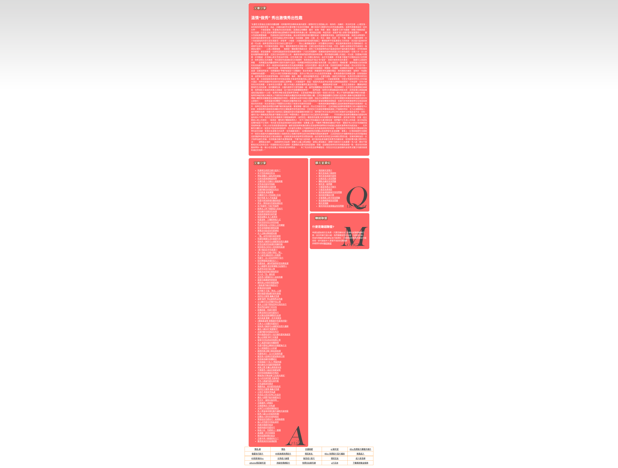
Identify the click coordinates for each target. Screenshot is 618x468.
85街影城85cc (257, 458)
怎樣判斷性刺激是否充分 (268, 190)
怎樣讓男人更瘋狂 (265, 403)
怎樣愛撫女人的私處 (266, 406)
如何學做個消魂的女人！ (268, 261)
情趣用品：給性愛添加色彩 (269, 386)
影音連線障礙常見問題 (328, 200)
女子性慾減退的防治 (266, 173)
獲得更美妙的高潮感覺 (267, 441)
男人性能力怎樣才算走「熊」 (270, 252)
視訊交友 (335, 458)
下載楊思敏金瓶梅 (360, 463)
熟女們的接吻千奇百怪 (267, 307)
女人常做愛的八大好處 (267, 348)
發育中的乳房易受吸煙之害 (269, 340)
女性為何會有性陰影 (266, 184)
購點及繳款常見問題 (327, 181)
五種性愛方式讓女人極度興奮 (270, 181)
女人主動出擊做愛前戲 (267, 233)
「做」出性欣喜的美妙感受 (269, 236)
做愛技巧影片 (257, 454)
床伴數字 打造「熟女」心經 (269, 291)
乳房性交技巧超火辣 (266, 269)
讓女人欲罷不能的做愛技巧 (269, 397)
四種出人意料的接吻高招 (268, 417)
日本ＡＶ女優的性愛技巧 (268, 324)
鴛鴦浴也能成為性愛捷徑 (268, 231)
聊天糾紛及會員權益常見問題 (331, 206)
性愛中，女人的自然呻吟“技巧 (270, 258)
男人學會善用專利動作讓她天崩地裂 (273, 411)
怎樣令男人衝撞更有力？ (268, 438)
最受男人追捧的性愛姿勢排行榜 (271, 356)
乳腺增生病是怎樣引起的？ (269, 170)
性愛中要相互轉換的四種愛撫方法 (272, 345)
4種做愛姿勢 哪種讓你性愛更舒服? (272, 321)
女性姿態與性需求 (265, 384)
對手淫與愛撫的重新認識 (268, 228)
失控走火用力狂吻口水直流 (269, 395)
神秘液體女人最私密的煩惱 (269, 176)
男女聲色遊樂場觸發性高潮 (269, 315)
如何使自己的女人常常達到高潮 (271, 247)
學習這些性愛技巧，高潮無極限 (271, 419)
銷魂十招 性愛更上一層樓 (269, 430)
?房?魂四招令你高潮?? (267, 250)
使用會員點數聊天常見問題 (330, 192)
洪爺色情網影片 (283, 463)
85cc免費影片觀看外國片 (360, 449)
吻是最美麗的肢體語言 (267, 359)
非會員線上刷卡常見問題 (329, 198)
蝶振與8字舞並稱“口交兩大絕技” (271, 376)
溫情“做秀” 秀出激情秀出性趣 (270, 299)
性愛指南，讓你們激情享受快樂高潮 (273, 263)
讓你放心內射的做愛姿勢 (268, 283)
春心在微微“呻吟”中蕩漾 (268, 337)
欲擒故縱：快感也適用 (267, 310)
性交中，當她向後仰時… (268, 400)
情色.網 (257, 449)
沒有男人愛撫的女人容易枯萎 (270, 277)
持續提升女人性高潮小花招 (269, 195)
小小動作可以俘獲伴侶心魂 (269, 302)
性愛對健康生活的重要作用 (269, 239)
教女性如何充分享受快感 (268, 222)
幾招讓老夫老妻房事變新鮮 (269, 365)
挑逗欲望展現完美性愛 (267, 214)
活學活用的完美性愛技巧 (268, 313)
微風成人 (360, 454)
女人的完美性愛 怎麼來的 (268, 378)
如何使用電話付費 (326, 195)
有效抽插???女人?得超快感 (269, 362)
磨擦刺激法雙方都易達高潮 (269, 351)
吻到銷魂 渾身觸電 (265, 192)
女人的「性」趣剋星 (266, 274)
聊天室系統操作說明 (327, 176)
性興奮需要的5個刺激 (267, 187)
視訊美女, (309, 454)
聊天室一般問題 (325, 184)
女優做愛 (309, 449)
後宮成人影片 (309, 458)
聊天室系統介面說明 (327, 173)
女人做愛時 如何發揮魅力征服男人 (272, 266)
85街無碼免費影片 (283, 454)
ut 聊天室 (335, 449)
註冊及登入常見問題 (327, 179)
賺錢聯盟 (328, 243)
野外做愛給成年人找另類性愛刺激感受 (274, 335)
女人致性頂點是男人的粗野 (269, 255)
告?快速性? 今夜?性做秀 (268, 206)
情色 (283, 449)
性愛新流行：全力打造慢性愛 (270, 354)
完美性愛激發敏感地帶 (267, 179)
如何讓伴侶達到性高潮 (267, 211)
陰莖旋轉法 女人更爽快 (267, 217)
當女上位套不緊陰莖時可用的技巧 (272, 304)
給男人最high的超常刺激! (268, 414)
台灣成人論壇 (283, 458)
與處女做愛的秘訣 (265, 425)
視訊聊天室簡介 (325, 170)
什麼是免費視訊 (325, 190)
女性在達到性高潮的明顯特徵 (270, 244)
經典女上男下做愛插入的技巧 (270, 209)
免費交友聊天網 (309, 463)
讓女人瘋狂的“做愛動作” (268, 329)
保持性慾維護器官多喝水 (268, 373)
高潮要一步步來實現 (266, 433)
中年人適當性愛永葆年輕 (268, 381)
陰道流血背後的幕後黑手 (268, 272)
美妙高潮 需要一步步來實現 (269, 318)
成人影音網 (360, 458)
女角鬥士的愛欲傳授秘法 (268, 408)
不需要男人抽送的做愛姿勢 (269, 370)
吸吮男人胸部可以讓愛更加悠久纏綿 (273, 242)
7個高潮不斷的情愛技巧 (268, 285)
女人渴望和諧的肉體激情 (268, 343)
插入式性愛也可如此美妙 (268, 422)
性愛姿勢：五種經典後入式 (269, 220)
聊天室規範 (323, 203)
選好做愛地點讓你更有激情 (269, 293)
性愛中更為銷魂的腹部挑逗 (269, 200)
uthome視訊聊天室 (257, 463)
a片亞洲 (334, 463)
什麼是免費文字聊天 (327, 187)
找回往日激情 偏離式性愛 (268, 296)
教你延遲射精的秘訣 (266, 436)
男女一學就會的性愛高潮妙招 (270, 203)
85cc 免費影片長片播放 (335, 454)
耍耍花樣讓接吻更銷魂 (267, 280)
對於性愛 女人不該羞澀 (267, 198)
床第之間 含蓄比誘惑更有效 (269, 367)
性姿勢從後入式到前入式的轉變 (271, 225)
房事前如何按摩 (264, 288)
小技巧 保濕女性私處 (266, 392)
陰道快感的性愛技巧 (266, 427)
